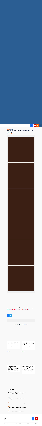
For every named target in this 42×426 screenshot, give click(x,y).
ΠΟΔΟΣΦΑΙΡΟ (8, 129)
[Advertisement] (21, 300)
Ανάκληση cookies (27, 423)
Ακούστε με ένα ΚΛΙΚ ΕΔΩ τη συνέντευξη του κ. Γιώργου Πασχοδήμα (18, 309)
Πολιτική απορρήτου (21, 423)
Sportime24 (11, 133)
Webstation (36, 423)
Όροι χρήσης (15, 423)
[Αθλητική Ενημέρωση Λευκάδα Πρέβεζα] (0, 125)
